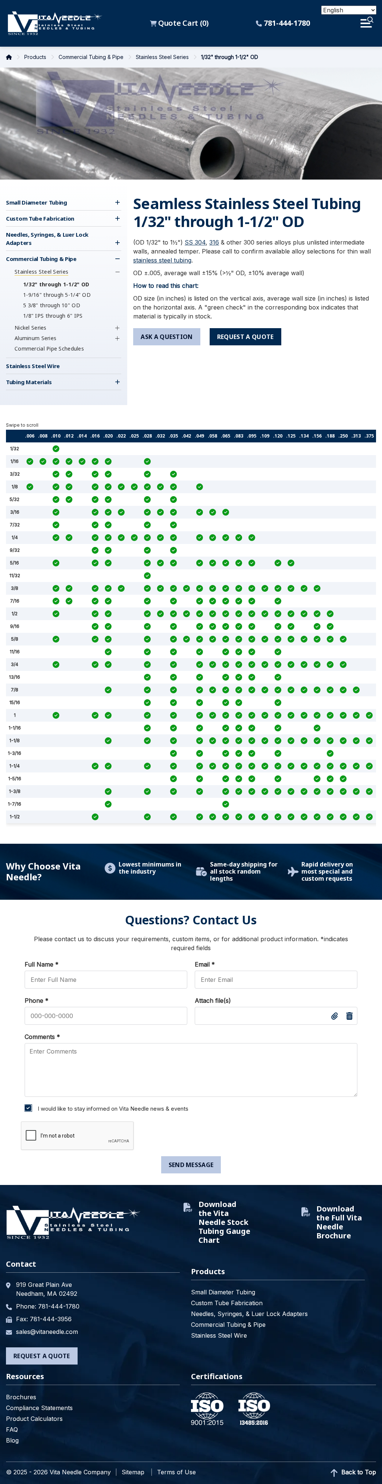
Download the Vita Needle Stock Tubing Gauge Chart (224, 1222)
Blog (12, 1440)
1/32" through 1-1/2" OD (56, 284)
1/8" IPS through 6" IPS (52, 315)
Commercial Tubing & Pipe (92, 57)
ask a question (166, 337)
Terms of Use (176, 1472)
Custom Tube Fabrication (40, 218)
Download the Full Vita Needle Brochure (339, 1222)
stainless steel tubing (162, 260)
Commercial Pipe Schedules (49, 348)
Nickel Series (31, 327)
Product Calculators (34, 1418)
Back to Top (357, 1472)
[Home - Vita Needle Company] (54, 23)
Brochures (21, 1397)
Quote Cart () (182, 23)
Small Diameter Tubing (36, 202)
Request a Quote (41, 1356)
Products (36, 57)
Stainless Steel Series (163, 57)
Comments (42, 1036)
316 (214, 242)
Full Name (42, 964)
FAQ (12, 1429)
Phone (36, 1000)
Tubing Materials (28, 382)
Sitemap (133, 1472)
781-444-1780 (286, 23)
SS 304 (195, 242)
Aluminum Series (35, 338)
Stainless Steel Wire (33, 366)
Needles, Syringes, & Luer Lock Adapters (249, 1313)
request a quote (245, 337)
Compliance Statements (39, 1408)
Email (205, 964)
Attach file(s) (213, 1000)
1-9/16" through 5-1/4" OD (57, 294)
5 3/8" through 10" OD (51, 305)
